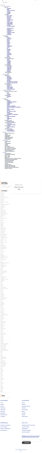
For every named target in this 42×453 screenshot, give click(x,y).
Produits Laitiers (3, 414)
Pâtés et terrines (3, 235)
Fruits (1, 283)
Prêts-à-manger (3, 298)
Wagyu (2, 390)
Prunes (2, 291)
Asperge (2, 302)
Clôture (2, 241)
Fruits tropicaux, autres (4, 288)
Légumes (2, 299)
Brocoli (2, 305)
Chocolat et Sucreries (26, 406)
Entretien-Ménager (4, 248)
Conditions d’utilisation (26, 430)
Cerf (1, 376)
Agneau (2, 369)
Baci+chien (2, 199)
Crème (2, 352)
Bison (1, 372)
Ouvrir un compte (3, 426)
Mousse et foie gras (4, 234)
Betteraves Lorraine (18, 187)
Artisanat (2, 215)
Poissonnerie (3, 409)
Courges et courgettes (4, 314)
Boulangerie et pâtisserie (5, 262)
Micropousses (3, 322)
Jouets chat (2, 206)
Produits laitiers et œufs (5, 350)
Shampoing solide (4, 362)
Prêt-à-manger (25, 409)
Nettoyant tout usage (4, 257)
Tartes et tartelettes (4, 344)
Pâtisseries (2, 411)
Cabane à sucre (3, 230)
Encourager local (3, 430)
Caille (1, 374)
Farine (2, 268)
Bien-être (2, 200)
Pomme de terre (3, 328)
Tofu (1, 367)
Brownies (2, 338)
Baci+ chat (2, 198)
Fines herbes (3, 318)
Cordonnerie (3, 251)
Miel (1, 274)
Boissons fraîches (4, 218)
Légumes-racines (3, 321)
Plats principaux (3, 348)
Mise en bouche (3, 346)
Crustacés (2, 295)
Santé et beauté (3, 357)
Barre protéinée (3, 245)
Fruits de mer (3, 294)
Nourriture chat (3, 211)
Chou (1, 310)
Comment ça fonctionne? (5, 425)
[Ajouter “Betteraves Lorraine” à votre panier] (18, 185)
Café (1, 219)
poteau (2, 243)
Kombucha (2, 220)
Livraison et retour (25, 426)
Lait (1, 353)
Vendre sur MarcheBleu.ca (5, 428)
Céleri (1, 307)
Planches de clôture (4, 242)
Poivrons (2, 327)
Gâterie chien (3, 205)
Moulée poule (3, 210)
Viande (2, 368)
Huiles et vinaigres (4, 271)
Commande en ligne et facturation (28, 425)
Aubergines (2, 303)
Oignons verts (3, 325)
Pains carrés (3, 227)
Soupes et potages (4, 349)
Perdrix (2, 382)
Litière (2, 208)
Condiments (3, 266)
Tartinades (2, 277)
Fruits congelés (3, 287)
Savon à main (3, 360)
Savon (2, 359)
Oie (1, 381)
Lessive (2, 253)
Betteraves (2, 304)
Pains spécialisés (3, 228)
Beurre (2, 351)
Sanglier (2, 387)
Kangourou (2, 379)
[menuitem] (7, 6)
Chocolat (2, 238)
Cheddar (2, 281)
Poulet (2, 385)
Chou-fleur (2, 311)
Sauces (2, 335)
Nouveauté (2, 193)
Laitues (2, 320)
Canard (2, 375)
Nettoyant (2, 254)
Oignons (2, 323)
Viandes (2, 406)
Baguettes (2, 225)
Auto (1, 250)
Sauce (2, 275)
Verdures (2, 330)
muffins (2, 342)
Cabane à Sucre (25, 416)
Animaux (2, 195)
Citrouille (2, 312)
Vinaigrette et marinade (4, 279)
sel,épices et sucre (4, 276)
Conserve (2, 267)
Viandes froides (3, 236)
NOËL (1, 331)
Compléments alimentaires (5, 204)
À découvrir (2, 192)
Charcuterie (2, 231)
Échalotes (2, 315)
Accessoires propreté (4, 197)
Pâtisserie (2, 336)
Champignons (3, 308)
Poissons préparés (4, 297)
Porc (1, 384)
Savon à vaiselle (3, 259)
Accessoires (3, 196)
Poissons (2, 296)
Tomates (2, 329)
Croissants (2, 339)
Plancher (2, 258)
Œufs (1, 354)
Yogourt (2, 356)
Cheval (2, 377)
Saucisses (2, 388)
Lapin (1, 380)
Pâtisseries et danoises (4, 343)
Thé (1, 221)
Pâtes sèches (3, 334)
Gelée (2, 269)
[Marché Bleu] (4, 2)
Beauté (23, 411)
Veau (1, 389)
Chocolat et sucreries (4, 237)
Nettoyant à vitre (3, 256)
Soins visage (3, 365)
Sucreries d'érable (4, 239)
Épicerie (2, 261)
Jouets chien (3, 207)
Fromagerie (2, 280)
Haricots (2, 319)
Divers (2, 252)
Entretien (24, 413)
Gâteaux (2, 341)
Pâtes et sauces (3, 333)
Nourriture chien (3, 212)
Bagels (2, 223)
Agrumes (2, 284)
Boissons (23, 404)
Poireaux (2, 326)
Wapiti (2, 391)
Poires (2, 289)
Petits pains (2, 229)
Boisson (2, 216)
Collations (2, 244)
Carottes (2, 306)
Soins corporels (3, 364)
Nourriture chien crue (4, 213)
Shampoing (2, 361)
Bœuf (1, 373)
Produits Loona (3, 214)
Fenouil (2, 316)
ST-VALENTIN (3, 366)
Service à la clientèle (26, 432)
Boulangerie (3, 222)
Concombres (3, 313)
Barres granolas (3, 246)
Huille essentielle (3, 358)
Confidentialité (25, 428)
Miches (2, 226)
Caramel (2, 264)
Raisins (2, 292)
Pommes (2, 290)
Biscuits (2, 337)
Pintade (2, 383)
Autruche (2, 371)
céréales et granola (4, 265)
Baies (1, 285)
